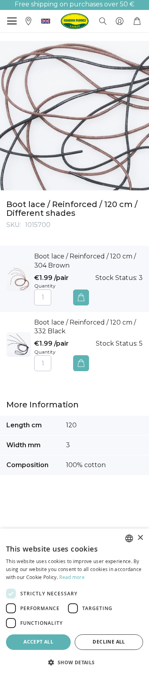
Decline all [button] (109, 641)
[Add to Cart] (81, 297)
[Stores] (28, 20)
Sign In (119, 21)
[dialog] (74, 601)
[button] (45, 21)
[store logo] (75, 21)
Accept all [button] (38, 641)
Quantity (45, 286)
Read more (72, 577)
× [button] (140, 538)
